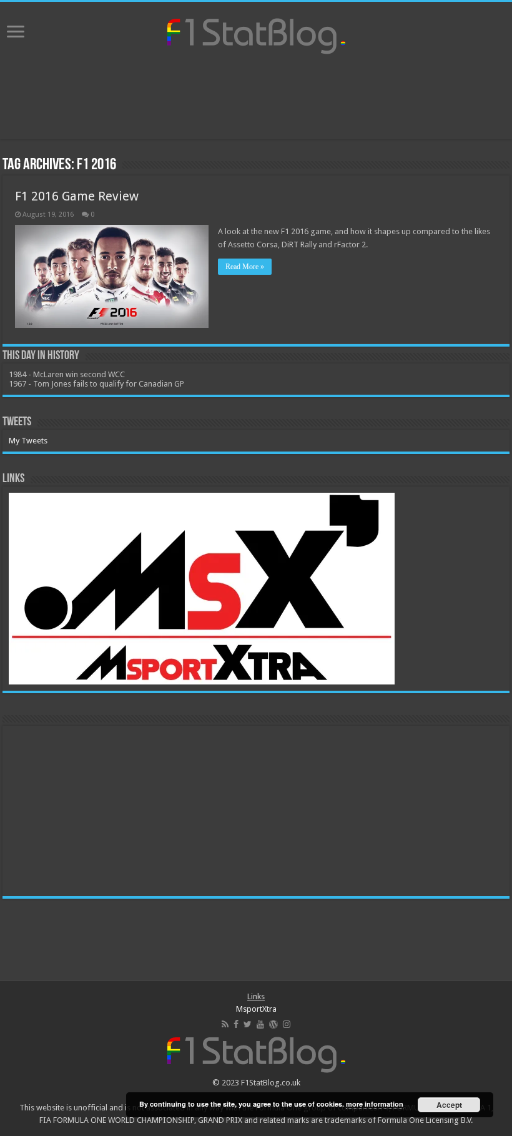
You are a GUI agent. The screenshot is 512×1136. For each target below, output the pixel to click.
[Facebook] (236, 1024)
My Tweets (28, 440)
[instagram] (287, 1024)
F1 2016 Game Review (77, 196)
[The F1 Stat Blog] (256, 34)
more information (374, 1104)
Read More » (244, 266)
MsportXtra (256, 1009)
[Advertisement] (256, 99)
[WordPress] (273, 1024)
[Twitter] (247, 1024)
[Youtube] (260, 1024)
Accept (449, 1104)
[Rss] (225, 1024)
